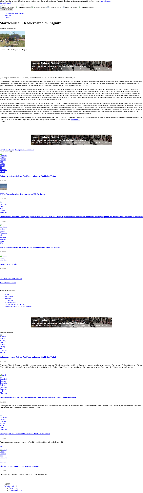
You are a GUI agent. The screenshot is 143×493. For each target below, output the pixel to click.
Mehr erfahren (105, 1)
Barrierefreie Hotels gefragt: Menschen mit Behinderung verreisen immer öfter (30, 247)
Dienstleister (8, 296)
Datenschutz (13, 488)
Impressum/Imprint (15, 490)
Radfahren (10, 150)
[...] (1, 371)
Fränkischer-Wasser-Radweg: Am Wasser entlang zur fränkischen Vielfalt (28, 176)
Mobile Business (10, 302)
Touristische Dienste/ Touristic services (18, 306)
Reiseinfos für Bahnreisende (14, 13)
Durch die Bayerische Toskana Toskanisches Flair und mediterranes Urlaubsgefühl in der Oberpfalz (38, 397)
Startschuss (30, 150)
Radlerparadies (20, 150)
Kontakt (7, 17)
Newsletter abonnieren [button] (8, 283)
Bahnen (7, 294)
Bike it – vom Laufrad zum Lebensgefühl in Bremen (19, 466)
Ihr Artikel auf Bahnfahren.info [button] (11, 279)
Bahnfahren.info (6, 3)
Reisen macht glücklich (8, 264)
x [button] (110, 1)
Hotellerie (7, 298)
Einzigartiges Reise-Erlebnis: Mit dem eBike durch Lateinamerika (25, 434)
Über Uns (7, 15)
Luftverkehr (8, 300)
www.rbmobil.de (75, 120)
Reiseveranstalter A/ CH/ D (14, 304)
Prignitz (2, 150)
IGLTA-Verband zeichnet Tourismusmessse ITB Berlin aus (22, 194)
